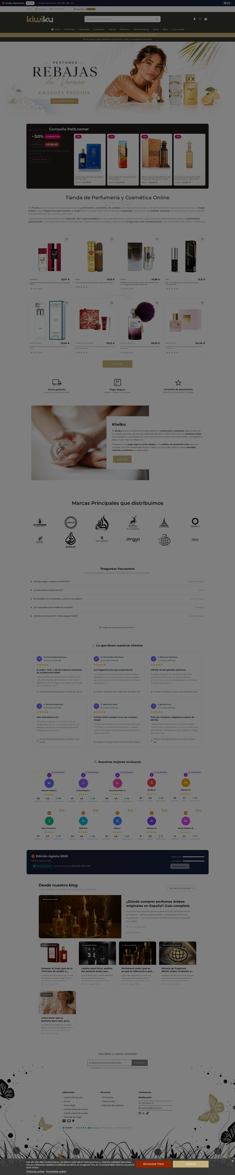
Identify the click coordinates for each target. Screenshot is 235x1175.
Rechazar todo (153, 1164)
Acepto (191, 1164)
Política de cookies (35, 1171)
